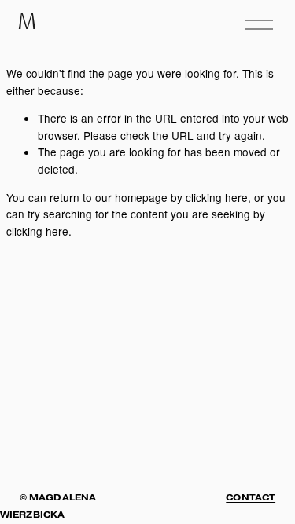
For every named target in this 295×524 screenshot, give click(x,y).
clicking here (217, 197)
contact (250, 497)
